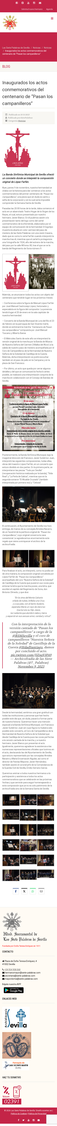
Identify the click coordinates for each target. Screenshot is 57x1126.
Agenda (49, 9)
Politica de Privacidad (37, 1114)
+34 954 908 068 (12, 969)
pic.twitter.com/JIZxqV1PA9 (31, 655)
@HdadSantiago (31, 647)
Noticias (22, 121)
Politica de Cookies (19, 1114)
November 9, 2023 (31, 666)
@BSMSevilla (22, 636)
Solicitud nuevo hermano (31, 9)
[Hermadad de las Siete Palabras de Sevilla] (19, 22)
